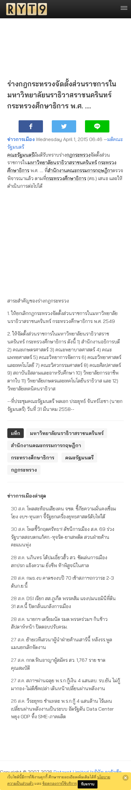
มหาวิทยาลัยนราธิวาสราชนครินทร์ (62, 162)
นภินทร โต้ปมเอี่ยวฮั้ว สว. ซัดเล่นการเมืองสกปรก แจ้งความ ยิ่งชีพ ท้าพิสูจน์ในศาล (59, 561)
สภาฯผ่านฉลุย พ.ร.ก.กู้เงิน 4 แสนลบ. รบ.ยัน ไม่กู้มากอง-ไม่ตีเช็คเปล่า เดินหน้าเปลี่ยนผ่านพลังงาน (65, 684)
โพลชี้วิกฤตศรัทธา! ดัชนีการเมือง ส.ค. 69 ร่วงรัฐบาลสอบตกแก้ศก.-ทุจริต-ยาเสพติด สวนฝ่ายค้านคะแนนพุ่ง (62, 537)
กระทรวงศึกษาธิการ (66, 178)
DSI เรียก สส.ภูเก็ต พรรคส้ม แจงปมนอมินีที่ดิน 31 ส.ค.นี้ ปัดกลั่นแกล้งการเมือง (63, 602)
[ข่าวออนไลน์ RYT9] (24, 9)
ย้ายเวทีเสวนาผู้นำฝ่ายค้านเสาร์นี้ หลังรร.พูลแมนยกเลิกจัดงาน (61, 643)
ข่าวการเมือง (21, 139)
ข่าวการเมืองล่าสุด (26, 496)
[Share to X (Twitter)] (64, 126)
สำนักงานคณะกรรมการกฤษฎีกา (80, 170)
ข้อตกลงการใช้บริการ (59, 783)
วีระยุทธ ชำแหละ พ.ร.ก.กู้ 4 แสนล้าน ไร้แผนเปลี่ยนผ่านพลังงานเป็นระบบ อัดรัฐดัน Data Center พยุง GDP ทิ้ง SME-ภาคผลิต (62, 708)
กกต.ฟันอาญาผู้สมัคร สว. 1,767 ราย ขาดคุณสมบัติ (58, 664)
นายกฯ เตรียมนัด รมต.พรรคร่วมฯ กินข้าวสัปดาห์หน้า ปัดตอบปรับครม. (59, 623)
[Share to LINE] (97, 126)
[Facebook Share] (31, 126)
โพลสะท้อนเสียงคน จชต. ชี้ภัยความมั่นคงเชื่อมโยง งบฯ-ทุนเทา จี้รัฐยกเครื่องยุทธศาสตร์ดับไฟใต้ (63, 513)
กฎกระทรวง (78, 155)
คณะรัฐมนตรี (20, 155)
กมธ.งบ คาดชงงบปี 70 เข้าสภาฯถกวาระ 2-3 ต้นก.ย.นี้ (62, 582)
